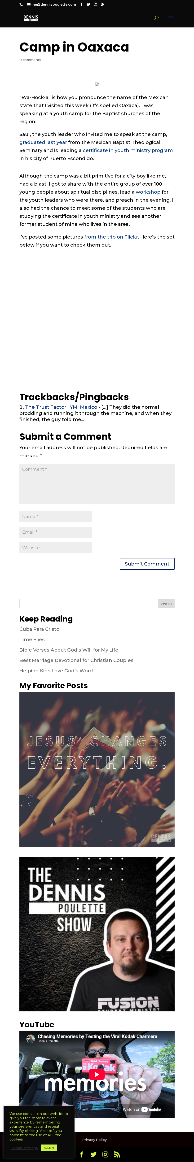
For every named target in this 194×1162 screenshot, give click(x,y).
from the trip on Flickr (111, 237)
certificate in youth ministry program (128, 150)
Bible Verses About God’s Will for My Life (68, 650)
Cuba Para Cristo (39, 629)
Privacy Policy (94, 1140)
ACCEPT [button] (49, 1147)
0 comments (30, 60)
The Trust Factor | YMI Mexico (61, 407)
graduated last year (43, 142)
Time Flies (32, 639)
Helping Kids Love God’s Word (56, 671)
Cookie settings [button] (24, 1148)
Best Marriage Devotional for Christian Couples (76, 660)
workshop (148, 192)
